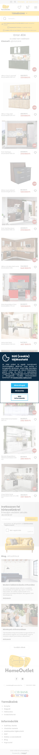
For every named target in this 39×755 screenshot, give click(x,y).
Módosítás (19, 391)
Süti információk (19, 397)
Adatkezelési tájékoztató (22, 378)
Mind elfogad (19, 385)
